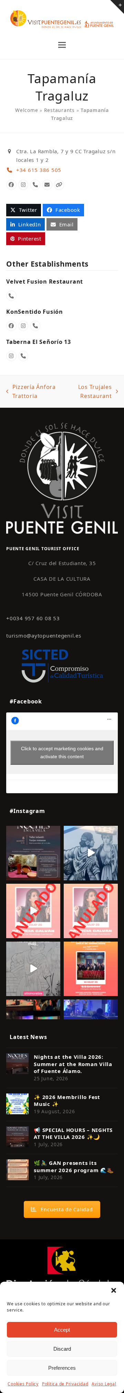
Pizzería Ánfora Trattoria (31, 392)
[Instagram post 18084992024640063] (33, 911)
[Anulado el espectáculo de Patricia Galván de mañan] (91, 911)
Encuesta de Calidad (67, 1209)
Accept (62, 1330)
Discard (62, 1349)
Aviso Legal (104, 1384)
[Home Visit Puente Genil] (62, 478)
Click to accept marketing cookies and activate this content (62, 752)
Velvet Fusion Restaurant (44, 281)
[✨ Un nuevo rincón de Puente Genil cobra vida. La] (91, 853)
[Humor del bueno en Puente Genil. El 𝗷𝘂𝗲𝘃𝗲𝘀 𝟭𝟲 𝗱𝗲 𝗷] (91, 969)
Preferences (62, 1368)
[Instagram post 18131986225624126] (33, 969)
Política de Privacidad (65, 1384)
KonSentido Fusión (34, 311)
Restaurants (59, 110)
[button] (113, 1290)
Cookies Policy (23, 1384)
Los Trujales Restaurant (89, 392)
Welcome (26, 110)
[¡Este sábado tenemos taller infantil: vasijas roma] (33, 853)
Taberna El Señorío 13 (38, 342)
